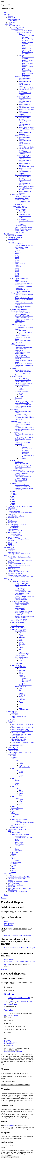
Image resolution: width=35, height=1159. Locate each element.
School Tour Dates (13, 537)
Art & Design (15, 432)
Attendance (11, 562)
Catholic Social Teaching (22, 209)
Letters (13, 717)
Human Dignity (23, 211)
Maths (13, 344)
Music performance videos (18, 739)
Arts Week (25, 447)
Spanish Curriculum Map (22, 485)
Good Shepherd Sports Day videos (21, 734)
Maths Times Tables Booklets (23, 363)
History (13, 399)
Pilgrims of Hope (20, 232)
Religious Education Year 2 (23, 96)
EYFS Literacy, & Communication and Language (24, 326)
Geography (14, 409)
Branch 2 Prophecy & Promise (27, 39)
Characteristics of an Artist (22, 442)
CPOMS (10, 875)
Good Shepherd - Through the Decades (22, 742)
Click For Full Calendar (11, 1015)
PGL (23, 683)
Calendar (10, 550)
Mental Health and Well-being (20, 819)
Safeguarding (8, 873)
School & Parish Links (21, 230)
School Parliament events (18, 716)
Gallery (10, 722)
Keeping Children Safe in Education (18, 881)
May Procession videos (18, 740)
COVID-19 (11, 240)
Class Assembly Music (25, 685)
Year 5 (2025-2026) (20, 631)
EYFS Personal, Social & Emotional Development (22, 313)
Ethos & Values (19, 248)
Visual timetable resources (18, 826)
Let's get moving (19, 588)
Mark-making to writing (22, 593)
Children (6, 578)
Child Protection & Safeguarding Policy (19, 877)
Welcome (10, 16)
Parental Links (19, 204)
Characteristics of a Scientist (23, 371)
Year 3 (17, 257)
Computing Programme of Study (24, 427)
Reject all (3, 1084)
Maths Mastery (19, 353)
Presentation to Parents (21, 247)
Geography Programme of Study (24, 417)
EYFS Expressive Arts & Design (24, 471)
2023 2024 (14, 714)
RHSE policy (15, 526)
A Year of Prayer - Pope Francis (17, 575)
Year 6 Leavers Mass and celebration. (22, 731)
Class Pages (11, 580)
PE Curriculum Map (21, 378)
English (13, 324)
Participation (22, 219)
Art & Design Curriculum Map (24, 437)
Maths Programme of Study (23, 352)
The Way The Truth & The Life (24, 298)
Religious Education (17, 29)
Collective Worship (20, 225)
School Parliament (13, 711)
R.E (20, 804)
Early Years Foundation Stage (19, 278)
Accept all (10, 1084)
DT (20, 645)
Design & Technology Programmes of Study (21, 479)
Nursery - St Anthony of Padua (20, 581)
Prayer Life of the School (22, 199)
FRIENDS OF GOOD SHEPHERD (18, 572)
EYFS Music (19, 462)
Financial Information (14, 511)
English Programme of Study (23, 340)
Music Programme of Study (23, 467)
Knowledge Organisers (21, 657)
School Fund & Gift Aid (15, 531)
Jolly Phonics (22, 330)
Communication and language (23, 286)
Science (13, 368)
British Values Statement (15, 237)
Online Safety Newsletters (15, 885)
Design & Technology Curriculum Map (21, 474)
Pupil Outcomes (12, 521)
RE (20, 634)
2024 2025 (14, 713)
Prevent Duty (11, 886)
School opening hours (14, 19)
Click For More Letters (10, 1004)
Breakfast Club (15, 534)
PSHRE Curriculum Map (22, 317)
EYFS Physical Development (23, 383)
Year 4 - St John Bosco (17, 627)
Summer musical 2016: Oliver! (20, 729)
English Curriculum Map (22, 335)
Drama (13, 816)
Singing (17, 814)
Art (20, 649)
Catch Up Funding (13, 239)
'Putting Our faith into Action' (23, 229)
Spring (20, 388)
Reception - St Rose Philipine (19, 601)
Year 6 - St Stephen (16, 665)
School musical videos (17, 744)
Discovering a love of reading (23, 591)
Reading (13, 811)
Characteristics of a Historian (23, 404)
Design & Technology (17, 470)
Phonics (17, 329)
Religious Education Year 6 (23, 175)
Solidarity (21, 224)
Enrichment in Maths (21, 355)
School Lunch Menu (14, 552)
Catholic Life (8, 24)
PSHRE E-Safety (20, 321)
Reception (21, 55)
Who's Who (11, 17)
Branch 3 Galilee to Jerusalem (27, 42)
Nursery (21, 34)
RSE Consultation (13, 529)
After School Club (16, 535)
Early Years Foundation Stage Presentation (20, 560)
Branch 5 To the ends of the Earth (27, 49)
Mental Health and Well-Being (20, 834)
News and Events (9, 547)
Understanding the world (22, 289)
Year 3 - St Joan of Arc (17, 626)
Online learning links (17, 827)
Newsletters (11, 549)
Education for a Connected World (24, 429)
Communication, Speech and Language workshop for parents (19, 566)
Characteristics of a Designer (23, 476)
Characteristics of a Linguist (23, 486)
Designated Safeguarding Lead (16, 878)
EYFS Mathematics (20, 345)
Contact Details (12, 21)
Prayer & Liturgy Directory (23, 196)
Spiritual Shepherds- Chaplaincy (24, 227)
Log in (6, 895)
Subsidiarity (22, 212)
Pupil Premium (12, 522)
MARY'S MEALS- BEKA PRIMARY (19, 998)
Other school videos (17, 745)
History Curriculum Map (22, 403)
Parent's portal (15, 527)
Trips (20, 632)
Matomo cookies (10, 1125)
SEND (10, 544)
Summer (21, 389)
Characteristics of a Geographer (24, 416)
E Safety (10, 880)
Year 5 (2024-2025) (20, 686)
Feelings (17, 845)
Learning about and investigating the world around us (24, 597)
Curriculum (11, 242)
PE (19, 650)
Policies (10, 519)
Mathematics (18, 288)
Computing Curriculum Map (23, 422)
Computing (14, 421)
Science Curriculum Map (22, 370)
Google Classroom (13, 750)
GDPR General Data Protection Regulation (20, 512)
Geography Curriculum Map (23, 414)
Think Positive (19, 842)
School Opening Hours (14, 532)
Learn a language (16, 862)
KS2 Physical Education (22, 391)
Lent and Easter (15, 832)
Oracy (13, 491)
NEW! (17, 760)
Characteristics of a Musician (23, 465)
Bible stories (18, 850)
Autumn (21, 386)
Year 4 (17, 258)
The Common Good (24, 214)
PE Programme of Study (22, 381)
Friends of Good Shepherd (15, 573)
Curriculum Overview (17, 244)
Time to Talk (18, 840)
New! (16, 770)
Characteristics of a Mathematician (20, 349)
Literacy (17, 280)
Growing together (20, 590)
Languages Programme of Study (24, 488)
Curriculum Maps (24, 654)
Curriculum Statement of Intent (24, 245)
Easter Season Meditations (26, 822)
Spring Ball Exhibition (25, 452)
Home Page (4, 898)
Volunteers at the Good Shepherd (17, 891)
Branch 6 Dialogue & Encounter (27, 52)
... (22, 691)
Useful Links (11, 22)
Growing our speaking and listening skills (22, 585)
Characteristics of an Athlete (23, 380)
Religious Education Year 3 (23, 116)
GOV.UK (7, 964)
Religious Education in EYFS (23, 32)
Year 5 (17, 260)
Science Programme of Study (23, 373)
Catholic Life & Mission (18, 206)
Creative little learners (21, 599)
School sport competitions (18, 737)
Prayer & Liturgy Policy (22, 198)
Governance (11, 514)
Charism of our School (21, 207)
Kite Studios (22, 458)
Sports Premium (12, 542)
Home (6, 12)
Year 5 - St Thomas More (18, 629)
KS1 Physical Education (22, 385)
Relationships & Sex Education (24, 316)
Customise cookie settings (22, 1084)
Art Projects (22, 445)
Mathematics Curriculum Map (23, 347)
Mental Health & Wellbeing (16, 516)
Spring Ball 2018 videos (18, 732)
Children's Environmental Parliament (26, 680)
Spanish (13, 483)
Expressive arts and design (22, 291)
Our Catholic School (14, 25)
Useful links (18, 663)
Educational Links (13, 749)
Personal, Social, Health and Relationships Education (19, 310)
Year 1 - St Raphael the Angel (19, 621)
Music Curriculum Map (21, 463)
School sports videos (17, 736)
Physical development (21, 281)
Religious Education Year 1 (23, 76)
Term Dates (11, 545)
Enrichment (18, 307)
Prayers (17, 849)
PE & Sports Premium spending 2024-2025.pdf (17, 935)
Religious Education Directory (23, 30)
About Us (7, 14)
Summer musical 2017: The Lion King (22, 727)
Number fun (18, 594)
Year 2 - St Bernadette (17, 622)
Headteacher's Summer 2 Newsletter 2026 (20, 1001)
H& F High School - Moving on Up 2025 (20, 553)
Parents (6, 555)
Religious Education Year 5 (23, 155)
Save (16, 1157)
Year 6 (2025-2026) (20, 667)
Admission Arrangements (15, 235)
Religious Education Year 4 (23, 135)
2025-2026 (18, 624)
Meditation (18, 821)
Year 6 (17, 262)
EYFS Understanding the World (24, 401)
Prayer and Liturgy (16, 194)
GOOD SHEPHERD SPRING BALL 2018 (20, 576)
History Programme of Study (23, 406)
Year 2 (17, 255)
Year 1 (17, 253)
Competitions (11, 721)
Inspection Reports (13, 517)
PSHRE (21, 647)
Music (13, 460)
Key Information (9, 234)
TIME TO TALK (20, 824)
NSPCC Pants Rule (13, 883)
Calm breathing (19, 844)
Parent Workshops (13, 570)
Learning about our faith (22, 583)
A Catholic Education (17, 27)
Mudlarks (25, 450)
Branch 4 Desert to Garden (26, 88)
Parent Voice (11, 568)
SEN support (15, 809)
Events (13, 719)
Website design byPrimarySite (13, 1051)
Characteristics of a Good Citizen (24, 319)
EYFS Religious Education (23, 306)
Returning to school (20, 836)
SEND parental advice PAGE (16, 563)
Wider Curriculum (20, 263)
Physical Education (16, 376)
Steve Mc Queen (27, 449)
